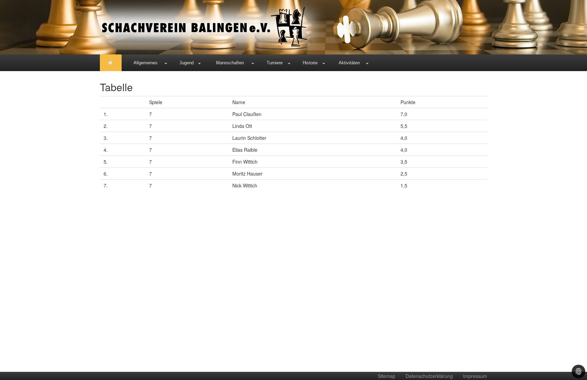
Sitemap (386, 376)
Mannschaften (230, 62)
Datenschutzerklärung (429, 376)
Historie (310, 62)
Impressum (475, 376)
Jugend (186, 62)
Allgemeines (146, 62)
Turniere (275, 62)
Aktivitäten (349, 62)
